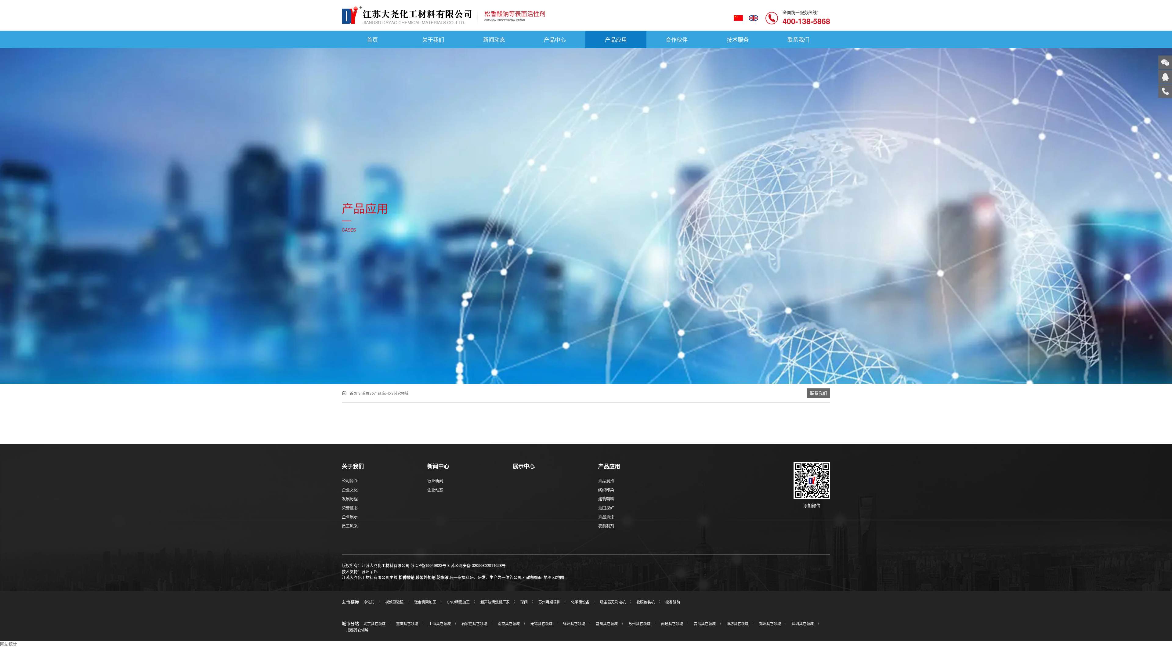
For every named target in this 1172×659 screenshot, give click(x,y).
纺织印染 (606, 489)
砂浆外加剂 (426, 577)
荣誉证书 (350, 507)
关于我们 (433, 39)
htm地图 (544, 577)
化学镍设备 (580, 601)
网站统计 (8, 644)
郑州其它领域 (770, 623)
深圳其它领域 (803, 623)
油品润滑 (606, 480)
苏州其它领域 (639, 623)
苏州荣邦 (370, 571)
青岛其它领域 (705, 623)
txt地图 (558, 577)
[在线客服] (1165, 77)
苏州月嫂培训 (549, 601)
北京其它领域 (374, 623)
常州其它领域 (607, 623)
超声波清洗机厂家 (495, 601)
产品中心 (555, 39)
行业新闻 (435, 480)
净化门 (369, 601)
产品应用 (616, 39)
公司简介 (350, 480)
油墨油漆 (606, 516)
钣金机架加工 (425, 601)
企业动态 (435, 489)
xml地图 (530, 577)
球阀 (524, 601)
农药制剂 (606, 525)
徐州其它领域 (574, 623)
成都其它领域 (357, 629)
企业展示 (350, 516)
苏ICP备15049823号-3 (430, 565)
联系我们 (798, 39)
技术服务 (738, 39)
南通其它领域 (672, 623)
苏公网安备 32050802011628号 (478, 565)
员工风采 (350, 525)
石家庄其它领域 (474, 623)
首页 (372, 39)
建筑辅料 (606, 498)
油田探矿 (606, 507)
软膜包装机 (645, 601)
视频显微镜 (394, 601)
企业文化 (350, 489)
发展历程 (350, 498)
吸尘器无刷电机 (613, 601)
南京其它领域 (509, 623)
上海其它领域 (440, 623)
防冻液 (443, 577)
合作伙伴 (677, 39)
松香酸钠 (406, 577)
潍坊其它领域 (737, 623)
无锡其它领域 (541, 623)
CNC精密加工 (458, 601)
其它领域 (401, 393)
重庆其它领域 (407, 623)
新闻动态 (494, 39)
